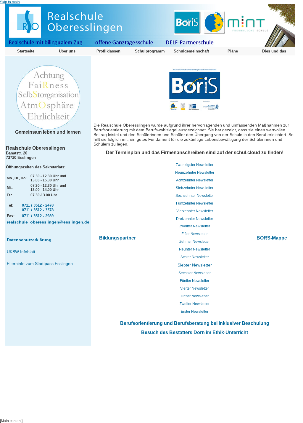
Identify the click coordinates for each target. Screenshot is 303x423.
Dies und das (274, 51)
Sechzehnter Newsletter (194, 196)
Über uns (67, 51)
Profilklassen (108, 51)
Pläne (233, 51)
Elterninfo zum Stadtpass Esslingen (40, 263)
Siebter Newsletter (195, 265)
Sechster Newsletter (194, 273)
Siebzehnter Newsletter (194, 188)
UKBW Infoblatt (21, 251)
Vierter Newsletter (194, 288)
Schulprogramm (150, 51)
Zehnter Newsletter (194, 242)
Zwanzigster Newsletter (194, 165)
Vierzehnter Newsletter (194, 211)
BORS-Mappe (272, 237)
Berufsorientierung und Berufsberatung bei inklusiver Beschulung (194, 323)
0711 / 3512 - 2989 (38, 216)
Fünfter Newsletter (194, 281)
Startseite (25, 51)
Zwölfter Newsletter (194, 226)
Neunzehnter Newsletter (194, 172)
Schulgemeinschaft (191, 51)
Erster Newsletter (194, 311)
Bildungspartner (117, 237)
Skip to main (10, 2)
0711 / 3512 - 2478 (38, 205)
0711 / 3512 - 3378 (38, 210)
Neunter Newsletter (194, 249)
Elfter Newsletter (194, 234)
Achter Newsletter (194, 257)
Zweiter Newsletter (194, 304)
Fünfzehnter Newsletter (194, 203)
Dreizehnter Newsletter (194, 219)
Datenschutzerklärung (29, 239)
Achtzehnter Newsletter (194, 180)
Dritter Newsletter (195, 296)
